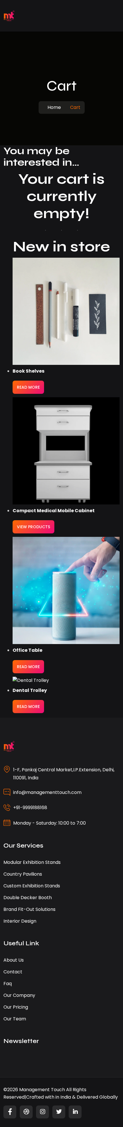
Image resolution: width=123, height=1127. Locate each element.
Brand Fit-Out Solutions (29, 909)
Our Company (19, 995)
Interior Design (19, 921)
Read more (28, 387)
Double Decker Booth (27, 897)
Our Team (14, 1019)
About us (13, 960)
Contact (12, 971)
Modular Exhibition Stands (32, 862)
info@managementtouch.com (47, 792)
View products (33, 527)
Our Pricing (15, 1007)
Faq (7, 983)
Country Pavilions (22, 874)
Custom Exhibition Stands (31, 886)
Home (54, 107)
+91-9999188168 (30, 807)
